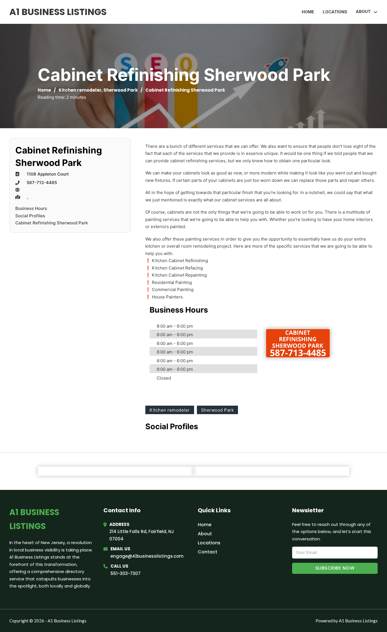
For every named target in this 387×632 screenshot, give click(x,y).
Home (308, 11)
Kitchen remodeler (80, 90)
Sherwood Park (120, 90)
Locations (335, 11)
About (205, 533)
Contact (207, 552)
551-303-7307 (125, 573)
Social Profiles (30, 215)
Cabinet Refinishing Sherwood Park (51, 223)
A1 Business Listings (58, 11)
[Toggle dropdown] (375, 12)
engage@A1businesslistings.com (147, 556)
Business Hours (31, 208)
